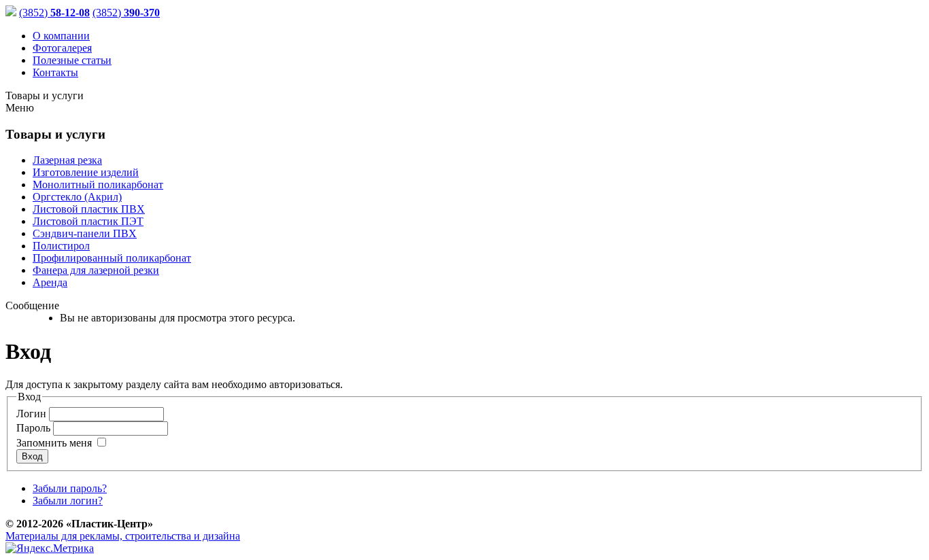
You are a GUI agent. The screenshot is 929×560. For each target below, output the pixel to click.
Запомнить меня (54, 443)
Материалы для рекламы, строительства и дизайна (122, 536)
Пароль (33, 428)
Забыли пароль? (70, 488)
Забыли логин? (68, 500)
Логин (31, 413)
